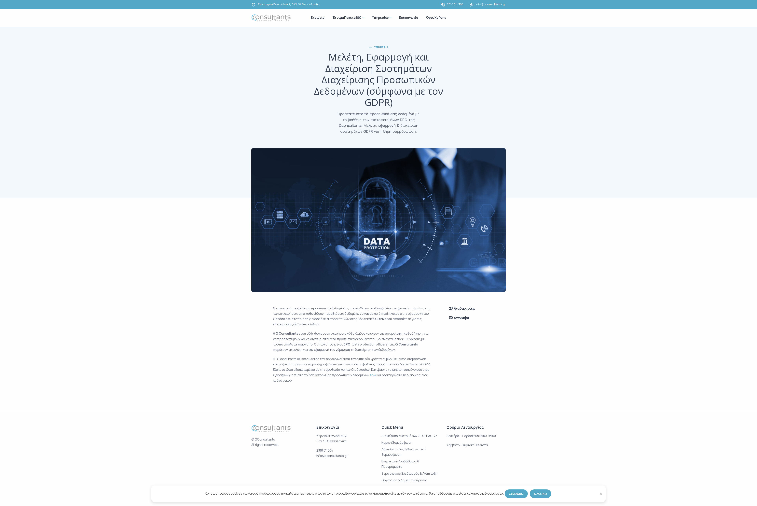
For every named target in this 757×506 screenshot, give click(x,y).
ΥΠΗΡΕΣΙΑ (381, 47)
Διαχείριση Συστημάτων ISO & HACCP (409, 436)
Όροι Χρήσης (436, 17)
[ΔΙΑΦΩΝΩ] (601, 494)
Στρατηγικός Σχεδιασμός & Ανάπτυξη (409, 473)
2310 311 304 (455, 4)
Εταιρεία (317, 17)
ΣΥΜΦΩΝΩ (516, 494)
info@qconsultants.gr (491, 4)
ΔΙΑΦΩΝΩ (540, 494)
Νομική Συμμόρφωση (396, 442)
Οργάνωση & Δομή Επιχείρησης (404, 480)
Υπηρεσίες (380, 17)
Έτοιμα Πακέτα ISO (347, 17)
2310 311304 (324, 450)
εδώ (373, 375)
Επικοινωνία (408, 17)
